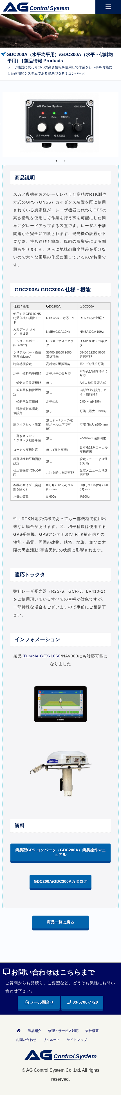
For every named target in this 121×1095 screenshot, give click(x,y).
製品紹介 (34, 1031)
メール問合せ (42, 1002)
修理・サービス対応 (63, 1031)
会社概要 (92, 1031)
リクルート (51, 1040)
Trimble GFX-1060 (42, 656)
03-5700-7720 (85, 1002)
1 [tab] (56, 161)
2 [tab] (65, 161)
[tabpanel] (61, 124)
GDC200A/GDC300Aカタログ (60, 881)
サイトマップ (77, 1040)
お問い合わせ (26, 1040)
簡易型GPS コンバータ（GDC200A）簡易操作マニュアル (60, 852)
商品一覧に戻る (60, 922)
